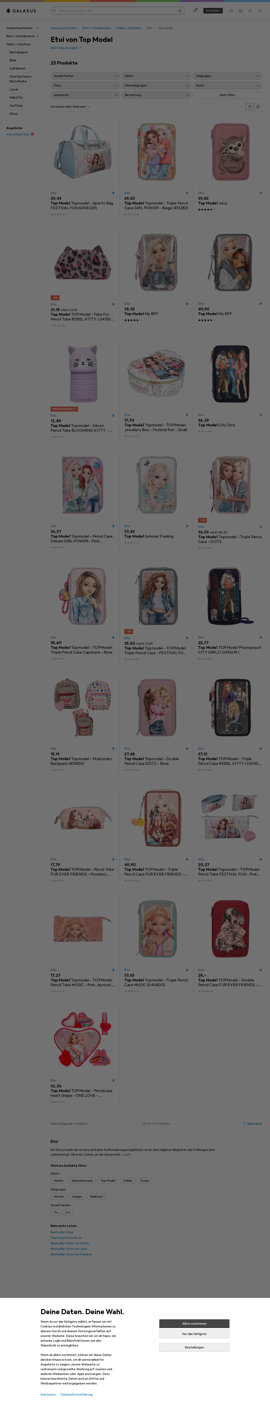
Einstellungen (194, 1347)
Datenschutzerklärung (76, 1395)
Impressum (48, 1395)
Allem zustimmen (194, 1324)
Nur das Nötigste (194, 1334)
